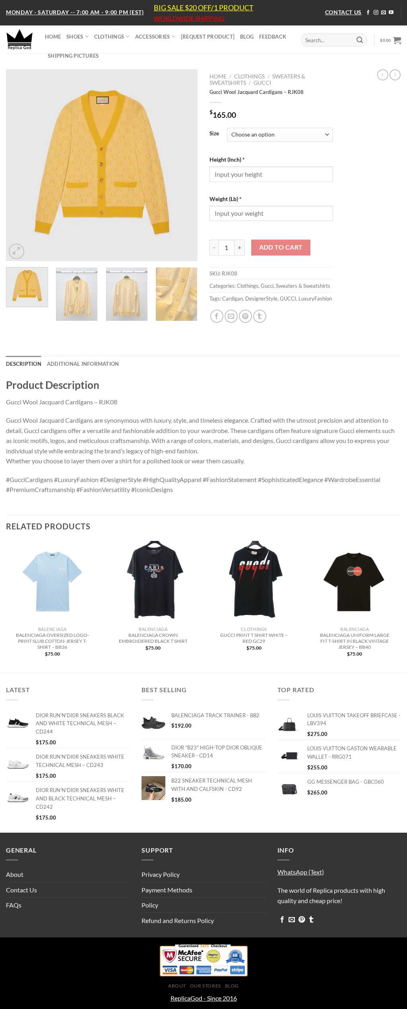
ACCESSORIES (152, 36)
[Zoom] (16, 251)
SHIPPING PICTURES (73, 56)
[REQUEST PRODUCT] (208, 36)
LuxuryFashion (315, 298)
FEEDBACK (272, 36)
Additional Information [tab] (83, 364)
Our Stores (205, 986)
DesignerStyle (261, 298)
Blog (232, 986)
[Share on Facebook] (216, 316)
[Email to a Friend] (231, 316)
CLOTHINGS (109, 36)
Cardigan (232, 298)
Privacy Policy (160, 874)
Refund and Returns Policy (177, 920)
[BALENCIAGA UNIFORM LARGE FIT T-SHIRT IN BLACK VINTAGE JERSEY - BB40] (354, 582)
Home (218, 76)
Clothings (249, 76)
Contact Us (21, 890)
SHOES (74, 36)
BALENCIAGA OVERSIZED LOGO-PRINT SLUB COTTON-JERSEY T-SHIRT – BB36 (52, 641)
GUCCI (288, 298)
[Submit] (359, 40)
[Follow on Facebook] (368, 13)
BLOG (247, 36)
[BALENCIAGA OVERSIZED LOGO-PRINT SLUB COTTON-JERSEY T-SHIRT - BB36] (52, 582)
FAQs (13, 905)
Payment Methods (166, 890)
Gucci (262, 83)
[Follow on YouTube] (391, 13)
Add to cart (281, 247)
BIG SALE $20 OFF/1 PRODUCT (204, 7)
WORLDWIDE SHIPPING (189, 18)
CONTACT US (343, 12)
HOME (53, 36)
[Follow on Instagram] (376, 13)
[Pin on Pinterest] (245, 316)
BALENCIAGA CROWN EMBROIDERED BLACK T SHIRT (153, 638)
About (14, 874)
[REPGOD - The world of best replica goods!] (19, 39)
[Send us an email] (383, 13)
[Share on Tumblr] (259, 316)
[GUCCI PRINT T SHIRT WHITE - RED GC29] (254, 582)
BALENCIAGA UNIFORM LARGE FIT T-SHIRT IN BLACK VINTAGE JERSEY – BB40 (355, 641)
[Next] (183, 165)
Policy (149, 905)
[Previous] (20, 165)
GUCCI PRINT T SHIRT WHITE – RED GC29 (254, 638)
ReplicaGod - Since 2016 (204, 998)
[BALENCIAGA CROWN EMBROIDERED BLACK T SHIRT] (153, 582)
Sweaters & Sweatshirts (303, 286)
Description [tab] (23, 364)
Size (214, 134)
